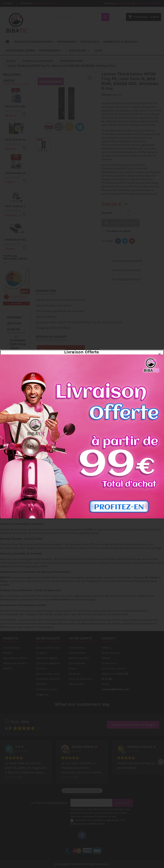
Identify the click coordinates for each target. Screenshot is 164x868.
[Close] (159, 354)
